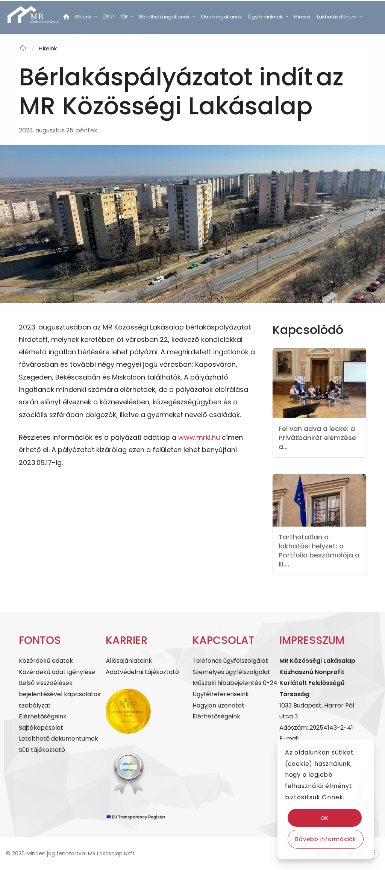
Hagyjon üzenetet (218, 705)
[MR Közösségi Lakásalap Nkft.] (23, 48)
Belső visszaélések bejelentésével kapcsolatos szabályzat (59, 694)
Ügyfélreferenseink (220, 694)
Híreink (48, 48)
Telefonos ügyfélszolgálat (230, 660)
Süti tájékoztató (42, 749)
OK (325, 818)
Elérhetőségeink (43, 716)
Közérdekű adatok (46, 660)
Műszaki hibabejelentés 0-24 (234, 683)
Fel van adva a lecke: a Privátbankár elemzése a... (317, 437)
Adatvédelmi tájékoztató (142, 672)
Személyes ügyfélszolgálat (231, 672)
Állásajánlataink (129, 660)
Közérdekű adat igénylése (57, 672)
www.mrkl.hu (199, 437)
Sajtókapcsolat (41, 727)
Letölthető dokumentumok (58, 738)
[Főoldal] (66, 18)
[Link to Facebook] (62, 61)
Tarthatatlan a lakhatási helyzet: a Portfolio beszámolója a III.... (319, 550)
